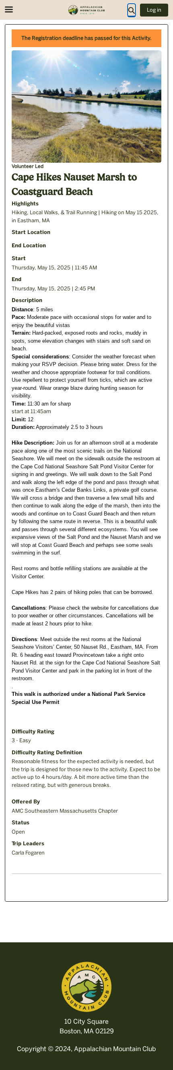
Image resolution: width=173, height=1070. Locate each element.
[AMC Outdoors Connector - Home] (86, 10)
